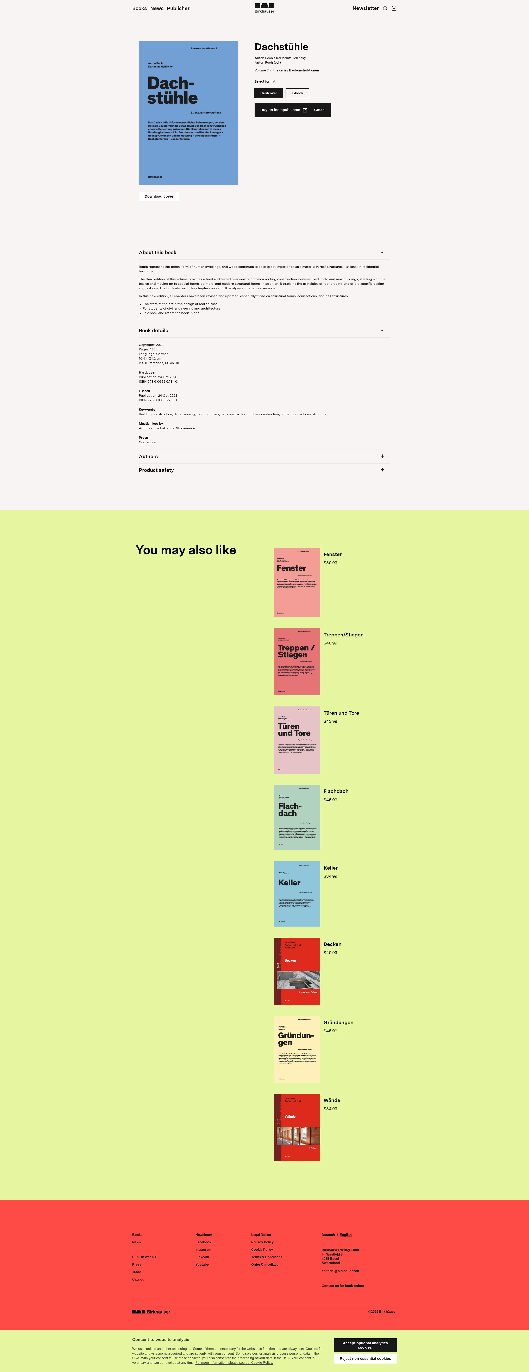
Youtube (202, 1264)
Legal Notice (261, 1235)
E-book (297, 93)
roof (200, 414)
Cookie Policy (262, 1249)
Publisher (178, 8)
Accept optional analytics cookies (365, 1345)
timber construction (263, 414)
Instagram (203, 1249)
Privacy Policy (262, 1242)
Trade (136, 1272)
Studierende (185, 428)
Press (136, 1264)
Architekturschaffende (156, 428)
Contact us (147, 442)
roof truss (211, 414)
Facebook (203, 1242)
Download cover (159, 196)
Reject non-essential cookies (365, 1359)
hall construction (234, 414)
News (157, 8)
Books (139, 8)
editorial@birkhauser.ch (340, 1271)
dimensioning (184, 414)
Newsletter (366, 8)
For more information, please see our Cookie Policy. (234, 1362)
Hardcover (268, 93)
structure (319, 414)
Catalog (138, 1279)
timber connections (296, 414)
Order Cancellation (266, 1264)
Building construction (155, 414)
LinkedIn (202, 1257)
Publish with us (144, 1257)
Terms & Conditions (266, 1257)
